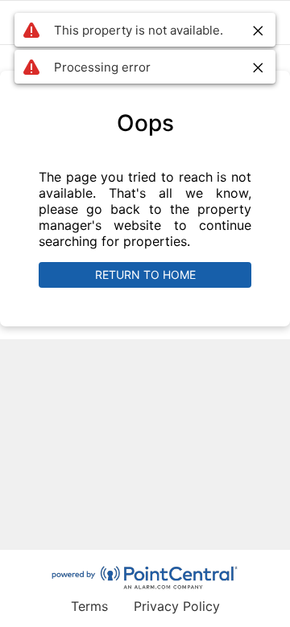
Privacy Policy (177, 606)
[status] (145, 30)
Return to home (145, 274)
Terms (89, 606)
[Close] (258, 30)
